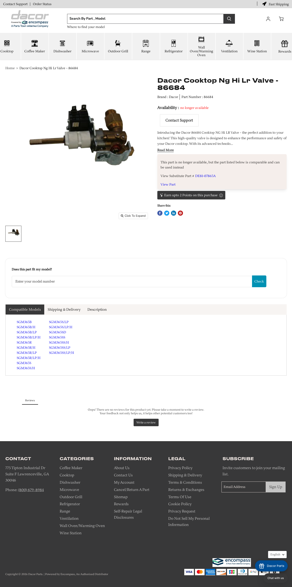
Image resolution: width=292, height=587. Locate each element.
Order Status (42, 4)
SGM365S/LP (59, 322)
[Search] (229, 19)
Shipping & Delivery (64, 309)
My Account (124, 482)
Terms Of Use (179, 497)
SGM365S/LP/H (60, 327)
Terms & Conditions (185, 482)
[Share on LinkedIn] (173, 213)
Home (10, 68)
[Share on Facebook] (159, 213)
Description (97, 309)
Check (259, 281)
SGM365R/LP (27, 353)
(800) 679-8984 (31, 489)
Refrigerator (174, 51)
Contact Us (123, 475)
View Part (168, 184)
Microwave (90, 51)
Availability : (168, 107)
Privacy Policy (180, 468)
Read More (165, 150)
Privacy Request (181, 511)
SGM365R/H (26, 347)
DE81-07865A (205, 176)
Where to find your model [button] (86, 27)
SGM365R (24, 342)
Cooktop (67, 475)
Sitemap (121, 497)
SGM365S (24, 363)
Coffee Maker (34, 51)
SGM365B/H (26, 327)
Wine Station (257, 51)
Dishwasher (62, 51)
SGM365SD (57, 332)
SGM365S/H (26, 368)
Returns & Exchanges (186, 489)
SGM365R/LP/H (28, 358)
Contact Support (15, 4)
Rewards (121, 504)
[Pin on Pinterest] (180, 213)
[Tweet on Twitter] (166, 213)
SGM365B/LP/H (28, 337)
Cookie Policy (180, 504)
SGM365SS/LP (59, 347)
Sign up (275, 487)
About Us (122, 468)
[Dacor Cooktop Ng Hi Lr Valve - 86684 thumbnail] (13, 233)
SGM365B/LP (27, 332)
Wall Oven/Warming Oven (201, 51)
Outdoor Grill (118, 51)
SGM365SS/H (59, 342)
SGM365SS (57, 337)
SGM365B (24, 322)
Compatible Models (25, 309)
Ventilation (229, 51)
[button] (276, 578)
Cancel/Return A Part (131, 489)
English (275, 554)
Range (145, 51)
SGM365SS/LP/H (61, 353)
